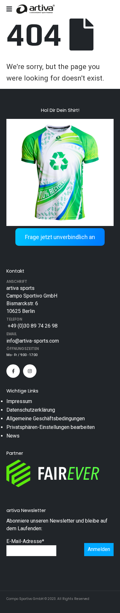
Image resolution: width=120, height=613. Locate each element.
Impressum (19, 401)
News (13, 436)
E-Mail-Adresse (25, 541)
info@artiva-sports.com (32, 341)
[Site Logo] (35, 9)
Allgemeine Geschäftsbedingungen (45, 418)
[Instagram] (29, 371)
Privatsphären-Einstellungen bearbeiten (50, 427)
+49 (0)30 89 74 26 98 (32, 326)
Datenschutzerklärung (30, 410)
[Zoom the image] (60, 123)
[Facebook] (13, 371)
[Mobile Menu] (11, 9)
